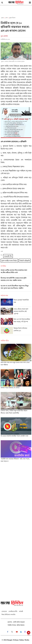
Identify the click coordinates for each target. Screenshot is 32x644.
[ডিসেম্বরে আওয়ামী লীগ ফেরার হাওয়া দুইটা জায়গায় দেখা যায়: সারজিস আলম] (16, 280)
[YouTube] (17, 632)
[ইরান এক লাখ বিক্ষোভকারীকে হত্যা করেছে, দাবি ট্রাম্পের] (16, 322)
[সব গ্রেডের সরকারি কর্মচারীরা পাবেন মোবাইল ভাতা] (16, 428)
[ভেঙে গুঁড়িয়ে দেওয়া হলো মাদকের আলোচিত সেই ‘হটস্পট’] (16, 312)
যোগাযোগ (4, 611)
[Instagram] (25, 632)
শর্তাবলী (21, 611)
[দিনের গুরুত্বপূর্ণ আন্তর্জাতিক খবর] (16, 303)
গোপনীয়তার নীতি (13, 611)
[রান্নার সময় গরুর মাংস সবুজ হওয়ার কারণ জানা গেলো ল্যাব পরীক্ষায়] (16, 356)
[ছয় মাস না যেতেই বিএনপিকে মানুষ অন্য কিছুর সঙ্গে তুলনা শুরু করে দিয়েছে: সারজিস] (16, 288)
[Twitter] (12, 632)
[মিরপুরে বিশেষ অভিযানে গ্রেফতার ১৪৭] (16, 331)
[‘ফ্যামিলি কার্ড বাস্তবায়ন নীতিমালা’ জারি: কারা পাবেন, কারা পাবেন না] (16, 451)
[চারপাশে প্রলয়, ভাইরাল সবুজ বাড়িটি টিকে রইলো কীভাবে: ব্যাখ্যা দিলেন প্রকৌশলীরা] (16, 404)
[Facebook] (7, 632)
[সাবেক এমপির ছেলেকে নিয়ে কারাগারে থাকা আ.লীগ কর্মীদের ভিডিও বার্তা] (16, 272)
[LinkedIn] (21, 632)
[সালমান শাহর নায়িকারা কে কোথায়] (16, 380)
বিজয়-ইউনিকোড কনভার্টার (8, 614)
